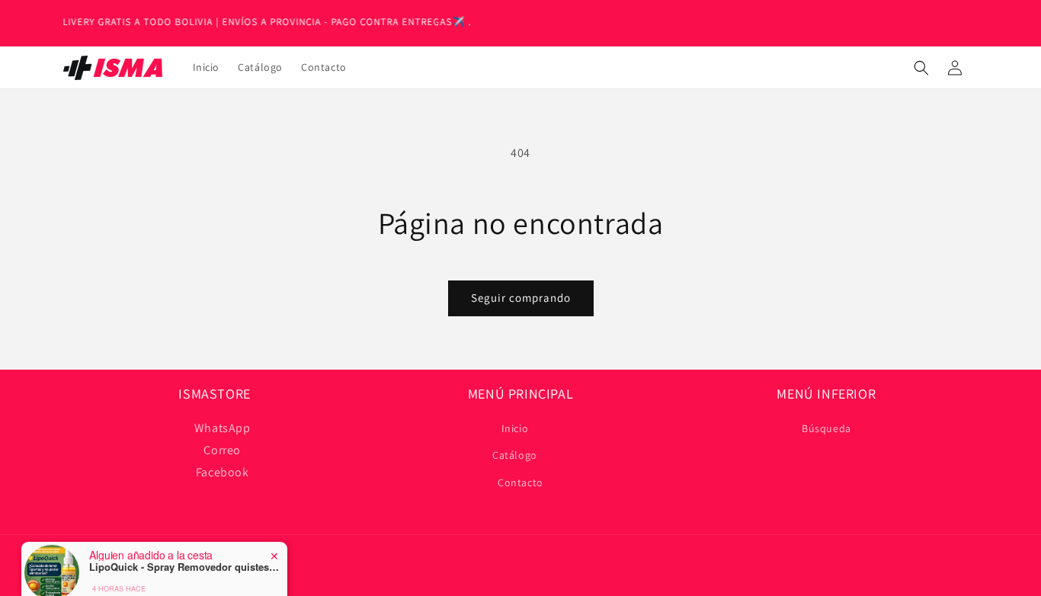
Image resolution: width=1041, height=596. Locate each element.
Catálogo (514, 455)
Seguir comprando (521, 297)
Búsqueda (826, 428)
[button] (921, 68)
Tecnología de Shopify (183, 588)
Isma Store (116, 588)
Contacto (520, 482)
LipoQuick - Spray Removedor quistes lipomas (184, 552)
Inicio (515, 428)
